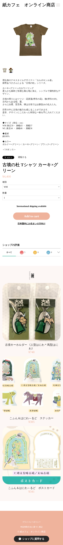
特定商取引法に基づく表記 (31, 527)
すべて (9, 252)
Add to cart (31, 216)
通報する (22, 157)
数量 (4, 193)
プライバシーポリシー (31, 522)
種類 (4, 182)
